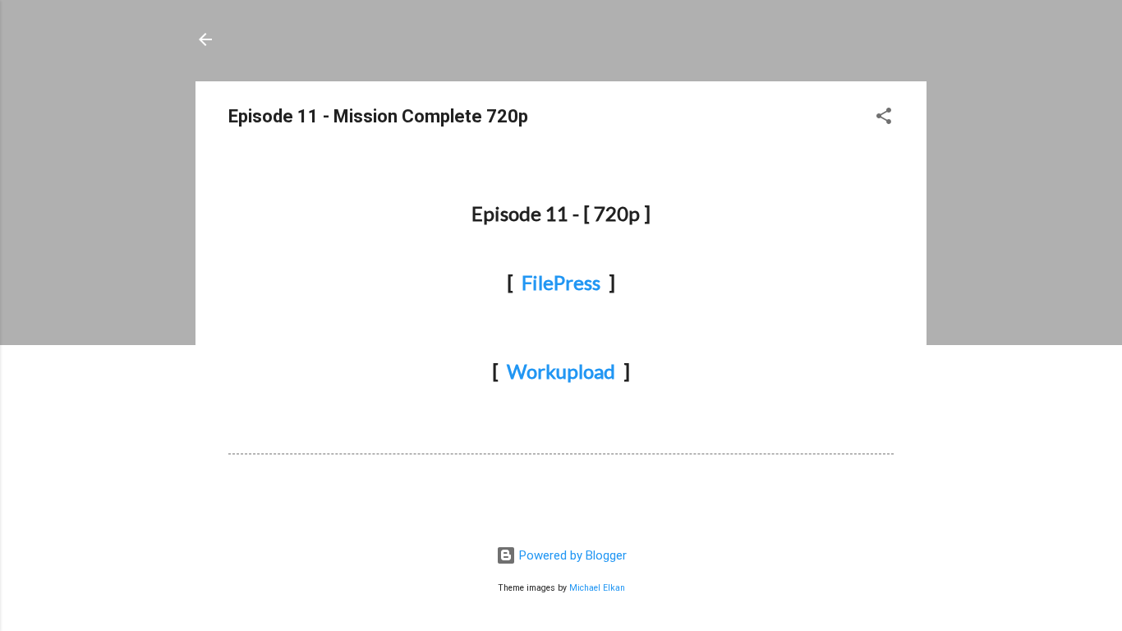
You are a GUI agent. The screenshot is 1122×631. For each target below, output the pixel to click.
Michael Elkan (597, 588)
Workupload (561, 371)
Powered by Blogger (571, 555)
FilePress (561, 282)
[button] (884, 118)
